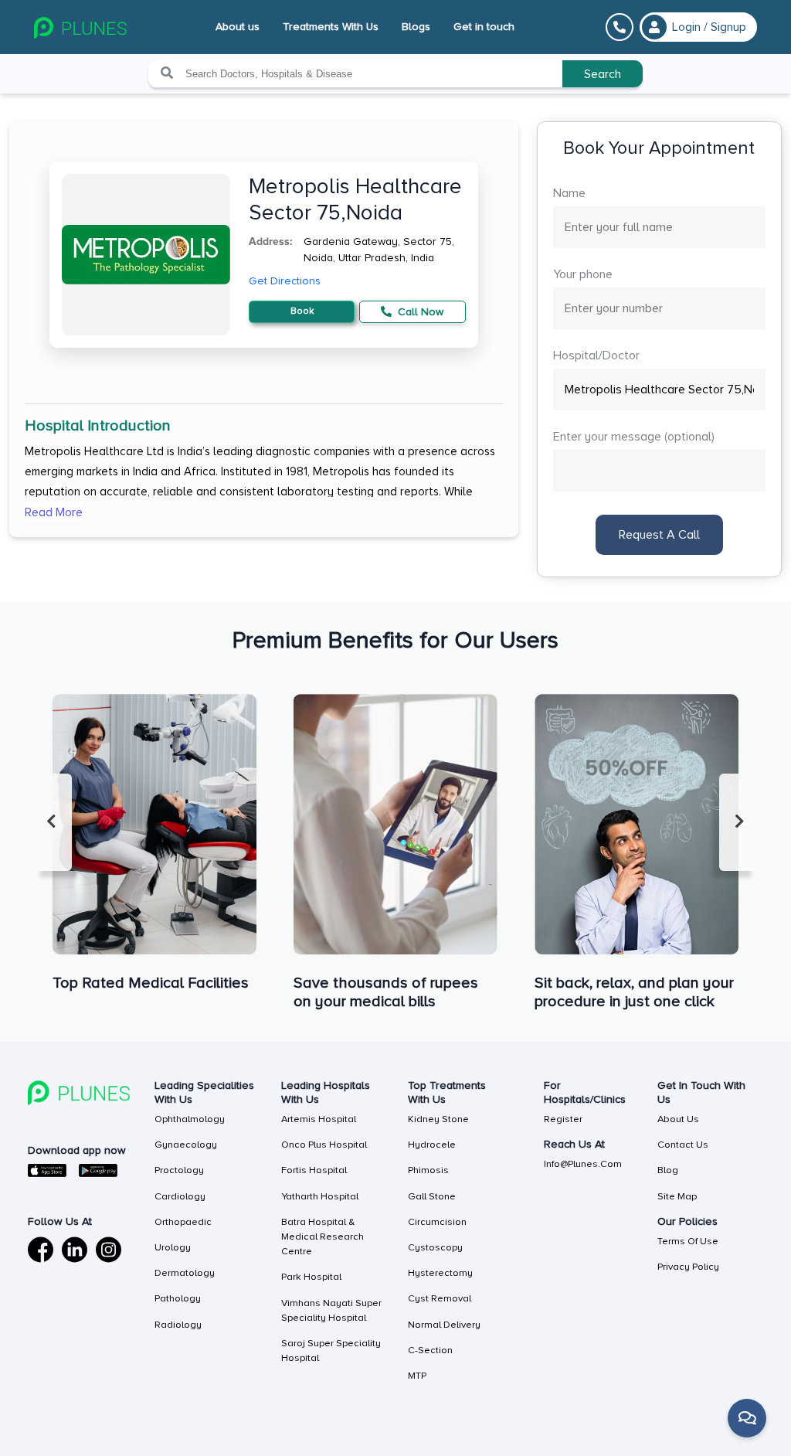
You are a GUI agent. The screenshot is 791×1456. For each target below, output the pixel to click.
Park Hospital (311, 1277)
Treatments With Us (331, 26)
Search (602, 74)
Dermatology (184, 1273)
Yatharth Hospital (319, 1196)
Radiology (178, 1324)
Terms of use (687, 1241)
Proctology (179, 1170)
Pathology (177, 1298)
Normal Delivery (444, 1324)
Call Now (419, 311)
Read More (54, 512)
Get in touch (483, 26)
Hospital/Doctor (596, 355)
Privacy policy (688, 1266)
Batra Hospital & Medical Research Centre (322, 1236)
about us (678, 1119)
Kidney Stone (438, 1119)
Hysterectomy (440, 1273)
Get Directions (285, 280)
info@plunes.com (583, 1164)
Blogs (416, 26)
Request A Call (659, 535)
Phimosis (428, 1170)
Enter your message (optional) (634, 436)
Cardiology (179, 1196)
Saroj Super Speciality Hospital (331, 1350)
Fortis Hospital (314, 1170)
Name (569, 193)
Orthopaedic (183, 1222)
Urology (172, 1247)
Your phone (583, 274)
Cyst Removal (439, 1298)
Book (302, 311)
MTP (417, 1375)
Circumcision (437, 1222)
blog (667, 1170)
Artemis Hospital (318, 1119)
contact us (682, 1144)
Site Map (677, 1196)
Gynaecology (185, 1144)
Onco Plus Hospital (324, 1144)
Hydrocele (432, 1144)
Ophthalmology (189, 1119)
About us (238, 26)
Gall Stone (432, 1196)
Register (563, 1119)
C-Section (430, 1350)
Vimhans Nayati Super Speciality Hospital (331, 1310)
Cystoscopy (435, 1247)
